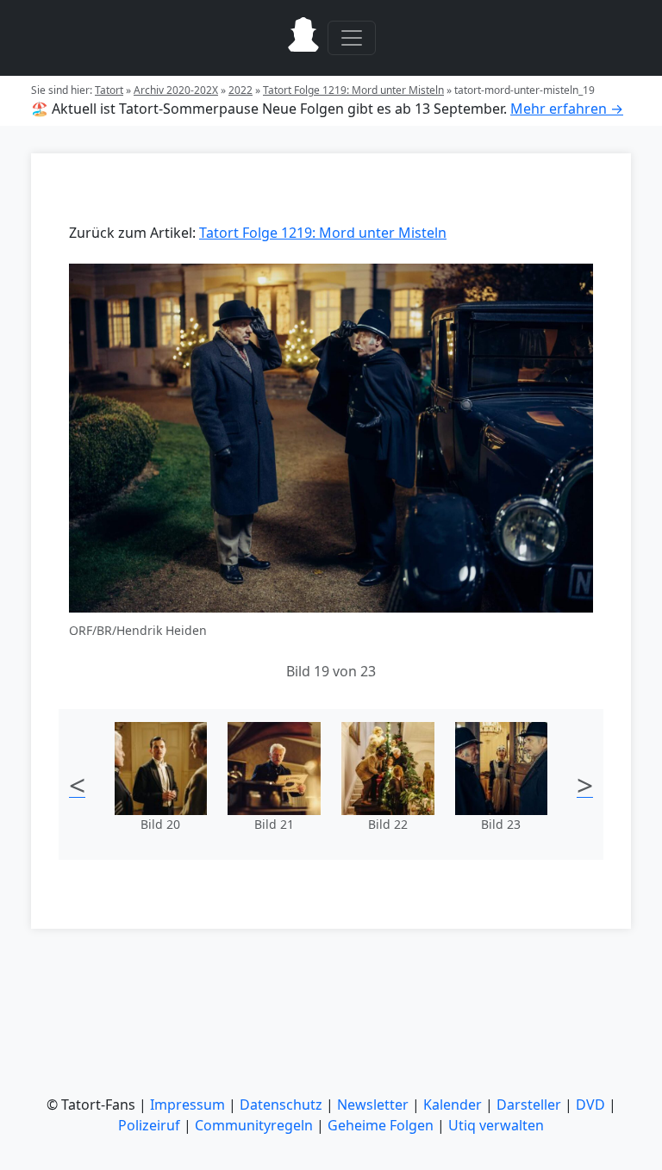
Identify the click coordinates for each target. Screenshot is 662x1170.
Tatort (109, 90)
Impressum (187, 1104)
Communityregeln (254, 1125)
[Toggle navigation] (352, 38)
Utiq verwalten (496, 1125)
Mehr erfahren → (566, 108)
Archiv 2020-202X (176, 90)
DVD (590, 1104)
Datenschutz (281, 1104)
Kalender (452, 1104)
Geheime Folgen (381, 1125)
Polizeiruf (149, 1125)
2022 (240, 90)
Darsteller (528, 1104)
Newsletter (373, 1104)
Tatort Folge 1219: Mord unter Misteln (353, 90)
